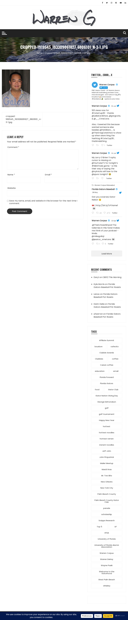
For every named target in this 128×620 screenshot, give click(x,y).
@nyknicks (97, 171)
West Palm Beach (106, 579)
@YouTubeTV (98, 163)
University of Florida (107, 539)
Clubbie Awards (106, 352)
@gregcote (114, 115)
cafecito (115, 346)
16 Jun (113, 106)
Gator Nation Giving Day (107, 395)
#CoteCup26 (98, 113)
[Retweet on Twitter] (93, 185)
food (97, 389)
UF (115, 526)
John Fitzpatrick (106, 457)
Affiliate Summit (106, 340)
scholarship (106, 514)
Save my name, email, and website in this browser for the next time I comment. (43, 202)
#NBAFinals (97, 165)
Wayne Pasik (106, 565)
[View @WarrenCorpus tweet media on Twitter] (94, 208)
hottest (106, 426)
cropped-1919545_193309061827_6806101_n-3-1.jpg (22, 119)
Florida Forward (107, 377)
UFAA (106, 532)
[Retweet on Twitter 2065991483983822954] (98, 178)
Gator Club (113, 389)
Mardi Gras (107, 469)
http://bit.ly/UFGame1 (107, 205)
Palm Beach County (107, 494)
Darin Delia (99, 304)
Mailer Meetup (106, 463)
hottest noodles (106, 432)
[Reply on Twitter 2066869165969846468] (93, 145)
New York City (106, 488)
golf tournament (106, 414)
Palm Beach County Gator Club (106, 501)
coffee (115, 358)
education (99, 371)
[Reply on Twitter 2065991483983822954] (93, 178)
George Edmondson (106, 401)
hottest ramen (107, 438)
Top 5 (99, 526)
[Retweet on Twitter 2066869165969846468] (98, 145)
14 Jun (113, 153)
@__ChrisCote (101, 118)
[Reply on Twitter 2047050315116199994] (93, 244)
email (115, 371)
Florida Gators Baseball (103, 189)
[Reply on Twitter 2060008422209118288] (93, 213)
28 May (95, 192)
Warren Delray (106, 559)
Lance (97, 294)
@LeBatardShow (100, 115)
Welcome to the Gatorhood (106, 572)
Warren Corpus (99, 105)
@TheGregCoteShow (102, 132)
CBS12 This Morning (111, 277)
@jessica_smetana (101, 239)
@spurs (95, 174)
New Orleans (106, 481)
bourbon (98, 346)
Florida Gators (106, 383)
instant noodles (106, 445)
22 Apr (113, 221)
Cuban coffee (106, 365)
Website (11, 188)
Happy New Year (106, 420)
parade (106, 508)
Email (48, 174)
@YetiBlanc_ (106, 129)
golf (106, 408)
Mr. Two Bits (106, 475)
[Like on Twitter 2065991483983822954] (103, 178)
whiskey (106, 585)
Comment (13, 147)
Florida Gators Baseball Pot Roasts (107, 286)
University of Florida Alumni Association (106, 546)
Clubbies (99, 358)
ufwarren (98, 313)
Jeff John (106, 451)
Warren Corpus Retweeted (104, 185)
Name (11, 174)
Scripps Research (107, 520)
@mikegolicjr (98, 236)
